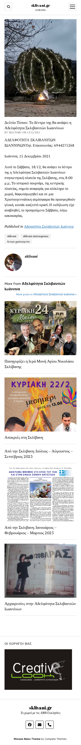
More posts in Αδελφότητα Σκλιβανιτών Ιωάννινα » (46, 294)
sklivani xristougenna (35, 236)
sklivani (11, 236)
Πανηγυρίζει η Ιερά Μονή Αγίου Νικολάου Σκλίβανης (39, 363)
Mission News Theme (27, 738)
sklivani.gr (40, 5)
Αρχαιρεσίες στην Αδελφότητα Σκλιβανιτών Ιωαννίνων (40, 606)
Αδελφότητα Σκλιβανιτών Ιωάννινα (49, 226)
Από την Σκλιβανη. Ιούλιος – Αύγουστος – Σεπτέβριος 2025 (38, 453)
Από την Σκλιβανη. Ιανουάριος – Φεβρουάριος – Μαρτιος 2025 (30, 530)
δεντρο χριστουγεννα (18, 241)
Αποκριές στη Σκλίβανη (23, 437)
